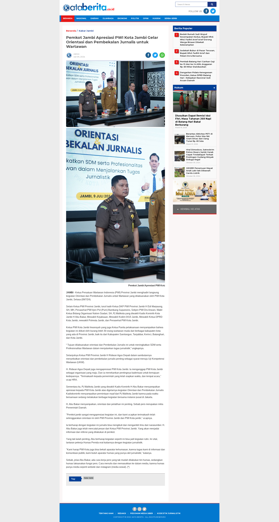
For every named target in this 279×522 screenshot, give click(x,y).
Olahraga (108, 18)
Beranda (67, 18)
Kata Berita (138, 517)
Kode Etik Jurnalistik (168, 513)
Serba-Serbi (170, 18)
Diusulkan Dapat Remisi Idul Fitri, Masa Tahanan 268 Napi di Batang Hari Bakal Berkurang (193, 120)
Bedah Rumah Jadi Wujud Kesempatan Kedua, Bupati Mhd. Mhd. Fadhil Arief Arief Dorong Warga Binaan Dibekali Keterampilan (197, 39)
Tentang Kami (106, 513)
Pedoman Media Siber (141, 513)
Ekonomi (122, 18)
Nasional (81, 18)
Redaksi (122, 513)
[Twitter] (144, 509)
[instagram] (139, 509)
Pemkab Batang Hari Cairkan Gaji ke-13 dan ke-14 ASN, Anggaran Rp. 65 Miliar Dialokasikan (197, 64)
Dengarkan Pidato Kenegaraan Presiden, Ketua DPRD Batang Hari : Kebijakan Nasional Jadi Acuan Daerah (196, 76)
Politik (135, 18)
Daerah (95, 18)
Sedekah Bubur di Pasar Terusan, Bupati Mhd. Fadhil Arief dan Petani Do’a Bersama (197, 53)
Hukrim (156, 18)
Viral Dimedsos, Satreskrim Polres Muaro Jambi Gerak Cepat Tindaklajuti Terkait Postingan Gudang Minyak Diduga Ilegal (200, 154)
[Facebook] (135, 509)
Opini (146, 18)
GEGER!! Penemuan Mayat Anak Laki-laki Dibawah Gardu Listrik (199, 170)
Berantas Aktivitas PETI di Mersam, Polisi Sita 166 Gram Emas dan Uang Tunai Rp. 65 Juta (199, 137)
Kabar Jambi (86, 30)
